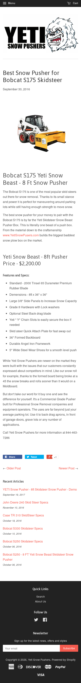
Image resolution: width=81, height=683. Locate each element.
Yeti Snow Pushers (39, 659)
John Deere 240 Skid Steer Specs (25, 502)
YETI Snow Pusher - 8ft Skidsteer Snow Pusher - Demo (40, 489)
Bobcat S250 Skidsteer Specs (23, 541)
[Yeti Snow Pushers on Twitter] (36, 620)
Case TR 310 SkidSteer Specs (23, 515)
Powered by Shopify (64, 659)
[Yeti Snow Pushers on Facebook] (45, 620)
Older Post (14, 468)
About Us (40, 601)
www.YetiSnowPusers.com (21, 235)
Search (40, 596)
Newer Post (66, 468)
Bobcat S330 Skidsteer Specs (23, 528)
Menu (11, 3)
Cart (75, 3)
